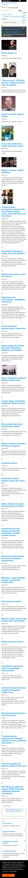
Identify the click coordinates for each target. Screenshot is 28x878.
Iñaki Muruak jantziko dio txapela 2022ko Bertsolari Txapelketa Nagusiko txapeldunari (12, 790)
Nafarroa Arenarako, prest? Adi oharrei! (13, 275)
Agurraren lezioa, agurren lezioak (12, 115)
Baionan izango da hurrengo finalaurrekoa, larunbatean (14, 619)
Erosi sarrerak (7, 823)
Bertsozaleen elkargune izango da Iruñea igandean (13, 252)
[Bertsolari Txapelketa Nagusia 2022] (14, 16)
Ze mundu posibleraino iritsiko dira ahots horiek (12, 144)
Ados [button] (8, 875)
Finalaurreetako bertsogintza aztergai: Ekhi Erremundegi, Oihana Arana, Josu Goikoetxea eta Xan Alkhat (13, 211)
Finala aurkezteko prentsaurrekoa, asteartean (13, 327)
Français (24, 17)
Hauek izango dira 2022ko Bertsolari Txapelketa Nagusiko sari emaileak (12, 347)
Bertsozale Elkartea (10, 22)
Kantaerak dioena (9, 463)
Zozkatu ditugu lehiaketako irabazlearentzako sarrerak (13, 402)
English (24, 15)
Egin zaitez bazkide (9, 831)
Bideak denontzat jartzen (12, 641)
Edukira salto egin (6, 3)
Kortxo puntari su (9, 53)
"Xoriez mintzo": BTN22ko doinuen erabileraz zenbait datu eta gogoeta (13, 82)
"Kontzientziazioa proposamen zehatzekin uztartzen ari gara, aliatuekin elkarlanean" (14, 739)
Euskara (24, 12)
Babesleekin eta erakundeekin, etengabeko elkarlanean (13, 299)
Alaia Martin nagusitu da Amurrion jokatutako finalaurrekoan (12, 668)
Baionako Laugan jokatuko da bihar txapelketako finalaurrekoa (13, 580)
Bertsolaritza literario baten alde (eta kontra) (13, 714)
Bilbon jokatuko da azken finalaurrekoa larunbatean (12, 504)
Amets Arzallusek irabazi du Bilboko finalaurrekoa (13, 379)
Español (24, 20)
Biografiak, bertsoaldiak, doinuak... (10, 842)
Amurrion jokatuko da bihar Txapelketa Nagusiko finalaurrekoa (13, 689)
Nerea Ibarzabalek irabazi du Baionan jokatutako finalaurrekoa (12, 558)
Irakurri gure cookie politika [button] (9, 871)
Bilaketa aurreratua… (7, 14)
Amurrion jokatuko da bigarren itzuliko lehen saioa (14, 764)
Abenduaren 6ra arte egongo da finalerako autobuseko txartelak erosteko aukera (10, 532)
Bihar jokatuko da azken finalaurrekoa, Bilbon (12, 425)
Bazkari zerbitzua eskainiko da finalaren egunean (13, 444)
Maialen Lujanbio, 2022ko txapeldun (11, 30)
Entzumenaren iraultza (11, 601)
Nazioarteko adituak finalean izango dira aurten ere (13, 480)
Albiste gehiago (7, 806)
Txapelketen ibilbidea (9, 851)
